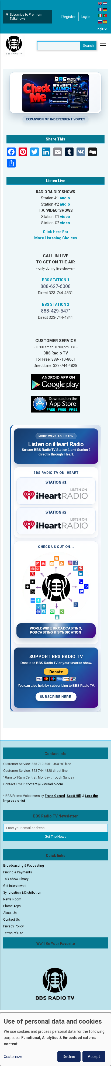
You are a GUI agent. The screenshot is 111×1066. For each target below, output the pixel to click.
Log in (85, 17)
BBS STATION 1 (55, 280)
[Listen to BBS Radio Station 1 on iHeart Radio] (56, 494)
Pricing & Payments (17, 872)
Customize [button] (13, 1056)
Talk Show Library (16, 879)
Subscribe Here (56, 697)
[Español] (105, 22)
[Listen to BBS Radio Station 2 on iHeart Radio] (56, 524)
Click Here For (55, 232)
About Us (10, 913)
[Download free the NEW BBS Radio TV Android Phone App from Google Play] (55, 382)
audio (65, 198)
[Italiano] (100, 15)
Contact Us (11, 919)
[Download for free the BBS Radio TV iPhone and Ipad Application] (55, 403)
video (65, 216)
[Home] (14, 45)
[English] (100, 3)
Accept (94, 1056)
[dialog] (55, 1039)
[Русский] (100, 22)
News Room (12, 899)
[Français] (100, 9)
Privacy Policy (13, 926)
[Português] (105, 15)
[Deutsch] (105, 9)
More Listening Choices (55, 238)
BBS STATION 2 (55, 304)
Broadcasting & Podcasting (23, 865)
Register (68, 17)
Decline (69, 1056)
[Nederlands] (105, 3)
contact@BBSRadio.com (44, 784)
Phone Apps (12, 906)
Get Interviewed (14, 886)
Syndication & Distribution (22, 892)
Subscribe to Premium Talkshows (26, 17)
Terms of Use (13, 933)
